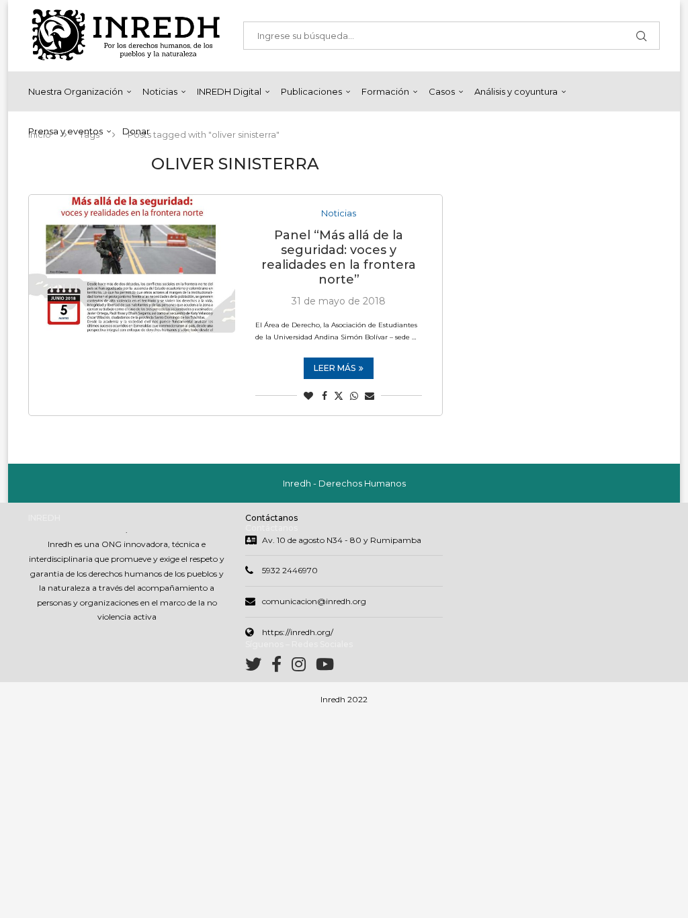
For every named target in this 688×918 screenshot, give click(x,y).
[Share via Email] (369, 396)
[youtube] (325, 667)
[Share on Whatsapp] (354, 396)
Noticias (159, 91)
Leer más (334, 368)
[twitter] (258, 667)
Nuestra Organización (75, 91)
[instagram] (304, 667)
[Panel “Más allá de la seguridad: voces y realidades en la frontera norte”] (132, 264)
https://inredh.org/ (297, 632)
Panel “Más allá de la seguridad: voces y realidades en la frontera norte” (338, 257)
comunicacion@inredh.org (314, 601)
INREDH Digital (229, 91)
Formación (385, 91)
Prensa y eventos (65, 131)
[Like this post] (308, 396)
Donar (136, 131)
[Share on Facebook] (324, 396)
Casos (442, 91)
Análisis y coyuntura (516, 91)
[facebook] (281, 667)
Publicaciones (311, 91)
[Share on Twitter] (338, 396)
